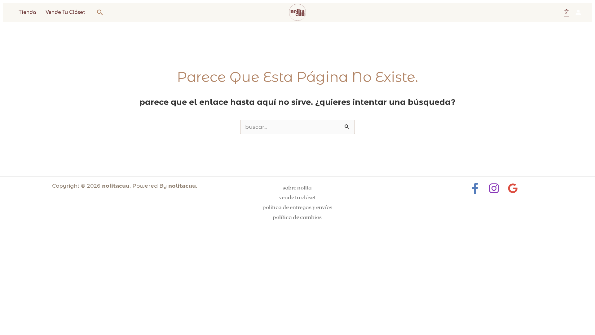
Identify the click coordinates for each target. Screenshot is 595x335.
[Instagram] (494, 188)
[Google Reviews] (512, 188)
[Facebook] (475, 188)
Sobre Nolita (297, 187)
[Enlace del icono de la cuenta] (578, 12)
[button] (100, 12)
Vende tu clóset (65, 12)
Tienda (27, 12)
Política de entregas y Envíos (297, 207)
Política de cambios (297, 217)
